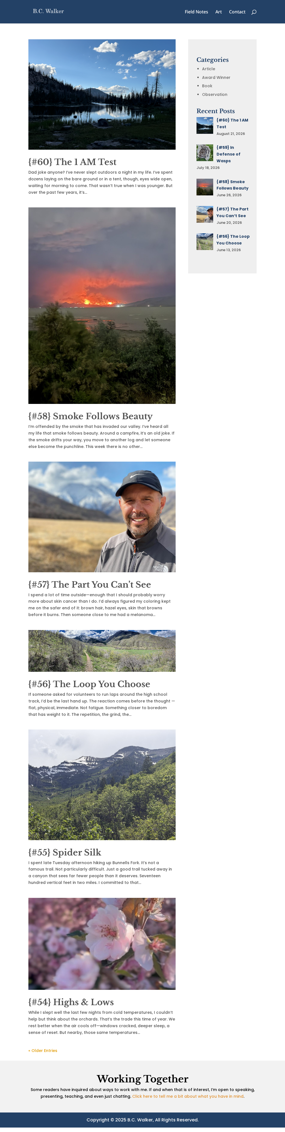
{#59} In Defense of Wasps (228, 154)
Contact (237, 12)
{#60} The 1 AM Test (72, 162)
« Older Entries (42, 1050)
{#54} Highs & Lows (71, 1002)
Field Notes (196, 12)
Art (218, 12)
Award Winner (216, 77)
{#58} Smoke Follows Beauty (90, 416)
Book (207, 86)
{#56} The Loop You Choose (89, 684)
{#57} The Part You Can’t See (89, 585)
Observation (214, 94)
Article (208, 69)
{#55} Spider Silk (64, 852)
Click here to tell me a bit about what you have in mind (188, 1096)
